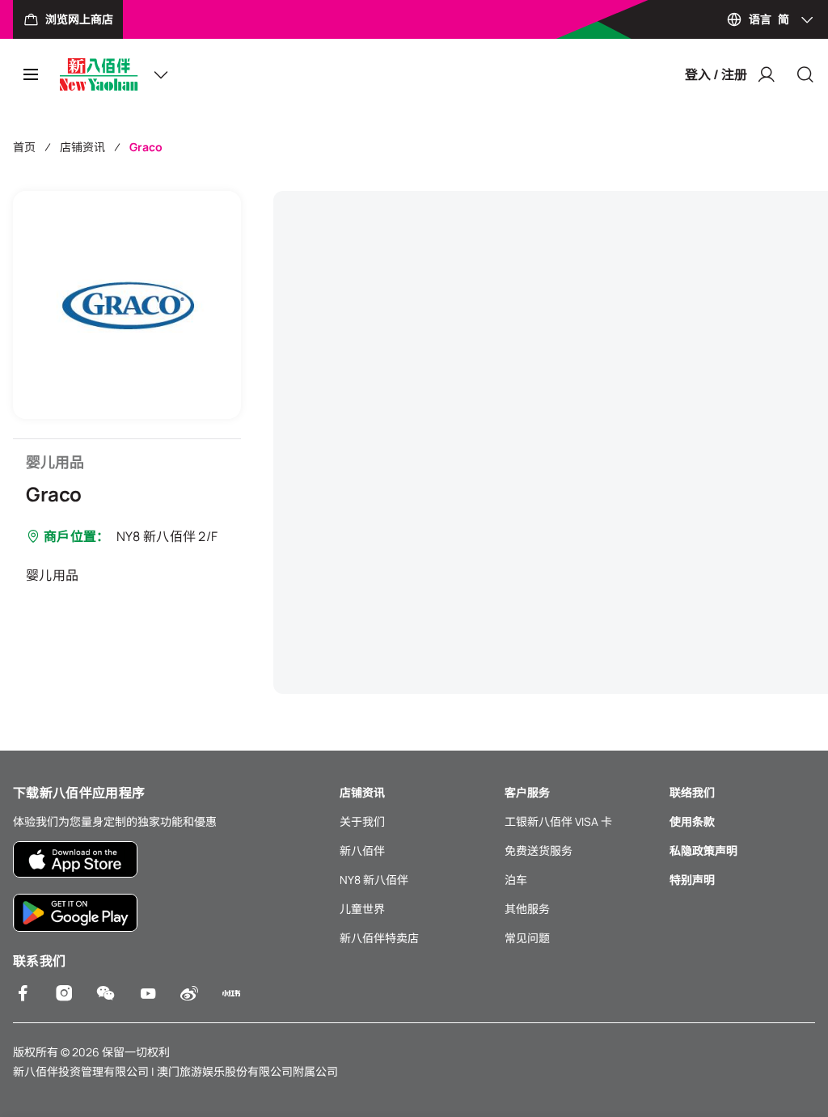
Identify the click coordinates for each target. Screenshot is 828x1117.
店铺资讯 (82, 146)
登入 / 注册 (716, 74)
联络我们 (692, 792)
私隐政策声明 (703, 850)
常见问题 (527, 938)
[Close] (805, 74)
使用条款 (692, 821)
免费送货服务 (538, 850)
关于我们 (362, 821)
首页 (24, 146)
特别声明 (692, 879)
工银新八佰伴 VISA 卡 (558, 821)
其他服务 (527, 908)
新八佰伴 (362, 850)
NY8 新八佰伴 (374, 879)
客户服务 (527, 792)
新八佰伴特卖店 (379, 938)
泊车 (516, 879)
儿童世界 (362, 908)
